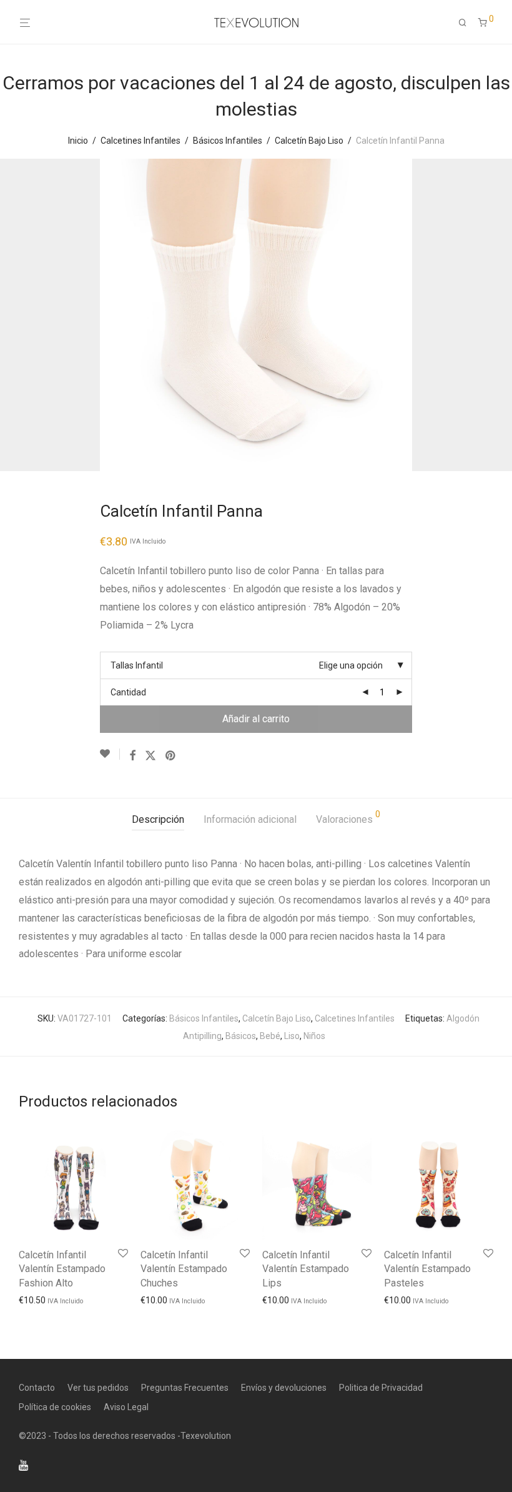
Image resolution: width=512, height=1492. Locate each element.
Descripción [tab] (158, 819)
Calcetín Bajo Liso (309, 141)
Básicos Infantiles (227, 141)
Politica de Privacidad (381, 1388)
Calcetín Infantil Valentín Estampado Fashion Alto (62, 1269)
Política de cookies (55, 1407)
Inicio (78, 141)
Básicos (240, 1036)
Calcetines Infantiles (140, 141)
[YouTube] (24, 1465)
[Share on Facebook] (132, 756)
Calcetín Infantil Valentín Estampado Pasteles (427, 1269)
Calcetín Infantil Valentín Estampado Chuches (183, 1269)
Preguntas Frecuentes (185, 1388)
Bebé (270, 1036)
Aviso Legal (126, 1407)
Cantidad (128, 692)
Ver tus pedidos (98, 1388)
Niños (314, 1036)
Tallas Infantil (137, 665)
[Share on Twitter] (150, 756)
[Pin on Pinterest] (171, 756)
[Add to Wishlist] (110, 754)
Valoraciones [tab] (348, 817)
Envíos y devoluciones (284, 1388)
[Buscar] (467, 22)
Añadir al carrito (256, 719)
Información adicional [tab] (250, 819)
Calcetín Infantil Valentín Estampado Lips (305, 1269)
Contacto (37, 1388)
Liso (292, 1036)
